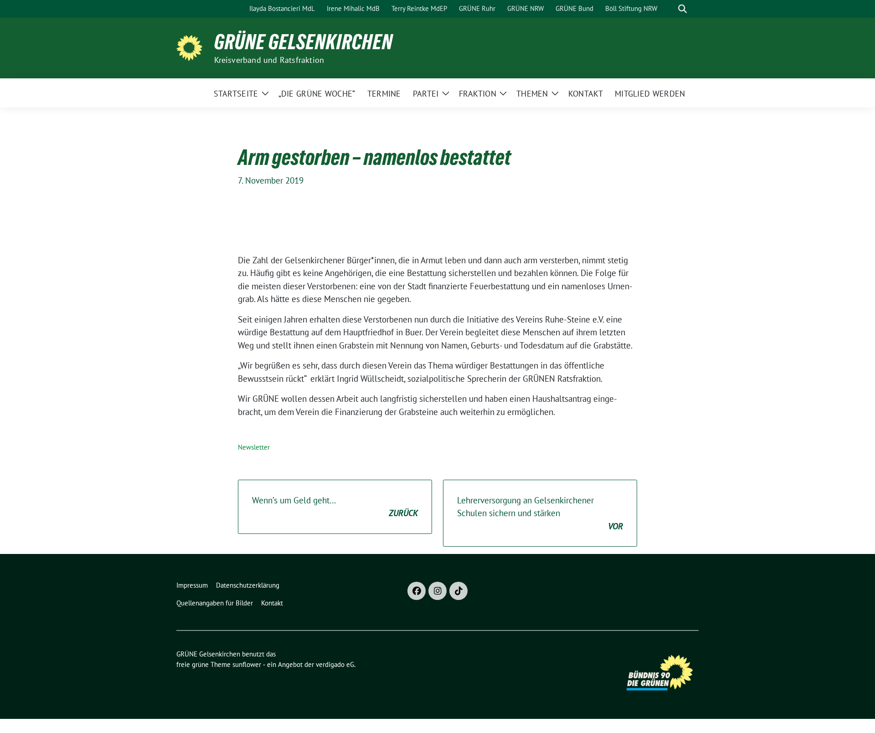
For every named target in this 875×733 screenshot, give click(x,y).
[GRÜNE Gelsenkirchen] (191, 46)
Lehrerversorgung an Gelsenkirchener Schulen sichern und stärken (540, 513)
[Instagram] (437, 591)
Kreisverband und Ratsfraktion (269, 60)
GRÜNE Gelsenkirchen (303, 42)
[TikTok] (458, 591)
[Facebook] (416, 591)
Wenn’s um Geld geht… (335, 507)
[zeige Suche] (682, 9)
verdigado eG (335, 664)
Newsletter (254, 447)
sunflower (246, 664)
